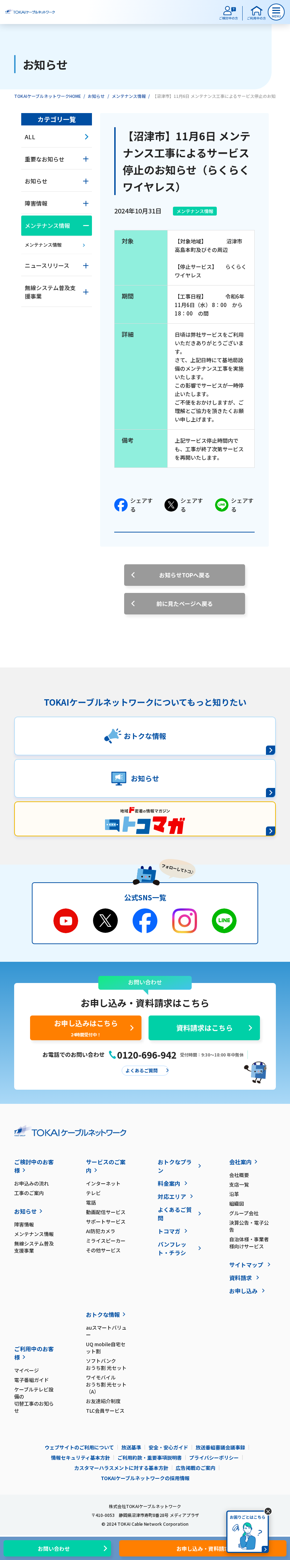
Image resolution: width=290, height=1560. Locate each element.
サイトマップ (246, 1264)
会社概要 (239, 1174)
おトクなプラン (175, 1166)
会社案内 (240, 1162)
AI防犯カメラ (100, 1231)
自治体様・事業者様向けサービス (249, 1243)
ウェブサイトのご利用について (79, 1447)
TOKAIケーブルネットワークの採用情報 (145, 1478)
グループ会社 (244, 1213)
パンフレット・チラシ (172, 1248)
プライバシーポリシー (214, 1457)
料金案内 (169, 1183)
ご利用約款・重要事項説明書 (149, 1457)
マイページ (26, 1370)
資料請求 (240, 1277)
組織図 (236, 1203)
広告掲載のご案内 (195, 1467)
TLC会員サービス (105, 1410)
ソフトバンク (106, 1364)
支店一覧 (239, 1184)
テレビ (93, 1192)
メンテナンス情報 (129, 96)
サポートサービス (106, 1221)
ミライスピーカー (106, 1240)
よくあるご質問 (175, 1213)
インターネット (103, 1183)
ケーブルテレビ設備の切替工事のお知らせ (34, 1400)
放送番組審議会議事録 (220, 1447)
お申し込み (243, 1291)
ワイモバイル (106, 1384)
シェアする (141, 505)
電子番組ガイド (31, 1379)
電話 (91, 1202)
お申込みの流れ (31, 1183)
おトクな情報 (103, 1314)
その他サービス (103, 1250)
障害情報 (24, 1224)
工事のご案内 (29, 1192)
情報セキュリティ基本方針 (80, 1457)
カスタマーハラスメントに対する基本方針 (121, 1467)
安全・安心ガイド (168, 1447)
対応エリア (172, 1196)
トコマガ (169, 1231)
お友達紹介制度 (103, 1401)
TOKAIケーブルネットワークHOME (47, 96)
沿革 (234, 1193)
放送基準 (131, 1447)
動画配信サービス (106, 1211)
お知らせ (96, 96)
